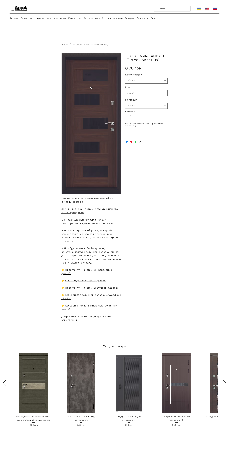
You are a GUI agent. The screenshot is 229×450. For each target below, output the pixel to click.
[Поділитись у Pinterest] (131, 141)
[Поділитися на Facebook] (126, 141)
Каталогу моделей (72, 212)
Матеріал (131, 100)
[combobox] (146, 81)
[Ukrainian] (199, 9)
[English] (207, 9)
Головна (65, 44)
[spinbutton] (131, 116)
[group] (114, 394)
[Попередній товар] (4, 382)
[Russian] (215, 9)
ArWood (111, 294)
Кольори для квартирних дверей (85, 280)
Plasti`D (66, 298)
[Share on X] (140, 141)
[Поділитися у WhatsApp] (135, 141)
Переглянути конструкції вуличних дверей (92, 287)
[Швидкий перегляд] (33, 383)
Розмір (129, 87)
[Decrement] (127, 116)
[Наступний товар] (224, 382)
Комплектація (133, 74)
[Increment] (134, 116)
